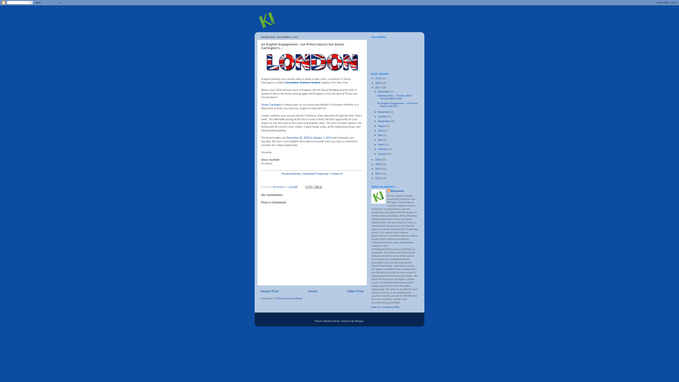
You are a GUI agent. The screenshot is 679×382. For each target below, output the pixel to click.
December (384, 91)
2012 (378, 178)
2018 (378, 83)
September (384, 121)
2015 (378, 164)
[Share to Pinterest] (320, 187)
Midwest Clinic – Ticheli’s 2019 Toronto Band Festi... (394, 97)
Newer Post (269, 291)
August (382, 126)
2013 (378, 173)
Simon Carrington (271, 104)
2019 (378, 78)
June (381, 130)
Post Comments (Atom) (289, 298)
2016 (378, 159)
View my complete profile (385, 307)
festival (315, 82)
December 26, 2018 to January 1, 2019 (308, 137)
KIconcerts (397, 191)
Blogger (359, 321)
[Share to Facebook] (317, 187)
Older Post (355, 291)
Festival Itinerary (291, 173)
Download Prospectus (315, 173)
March (382, 144)
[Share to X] (313, 187)
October (383, 116)
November (384, 112)
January (383, 154)
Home (313, 291)
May (381, 135)
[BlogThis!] (310, 187)
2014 (378, 169)
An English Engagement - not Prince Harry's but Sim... (397, 104)
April (381, 140)
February (383, 149)
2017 (378, 87)
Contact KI (336, 173)
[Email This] (307, 187)
